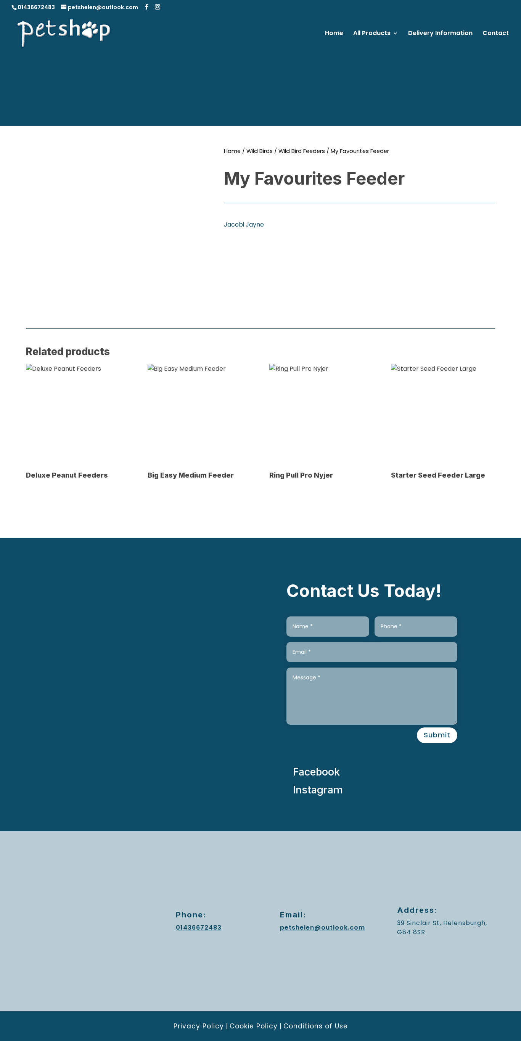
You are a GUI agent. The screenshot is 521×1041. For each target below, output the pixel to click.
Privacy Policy (199, 1026)
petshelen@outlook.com (322, 927)
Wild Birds (259, 151)
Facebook (316, 772)
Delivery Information (440, 34)
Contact (495, 34)
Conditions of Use (315, 1026)
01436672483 (36, 7)
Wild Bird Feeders (301, 151)
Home (334, 34)
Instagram (318, 790)
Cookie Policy (254, 1026)
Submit (437, 735)
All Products (372, 34)
